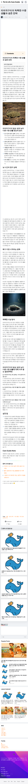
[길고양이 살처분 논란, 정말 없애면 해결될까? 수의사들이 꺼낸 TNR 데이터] (14, 539)
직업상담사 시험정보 (5, 775)
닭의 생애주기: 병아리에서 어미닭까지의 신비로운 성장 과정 (17, 670)
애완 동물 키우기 (4, 773)
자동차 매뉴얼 (4, 746)
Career (22, 781)
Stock (18, 781)
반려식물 (3, 735)
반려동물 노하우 (4, 747)
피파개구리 (5, 518)
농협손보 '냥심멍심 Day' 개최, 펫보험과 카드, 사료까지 (13, 571)
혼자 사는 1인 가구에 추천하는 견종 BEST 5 (20, 716)
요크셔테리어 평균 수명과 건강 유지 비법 (17, 681)
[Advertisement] (14, 35)
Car (9, 781)
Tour (15, 781)
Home (5, 781)
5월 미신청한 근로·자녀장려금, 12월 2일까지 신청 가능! (13, 617)
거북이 (3, 728)
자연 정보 (21, 516)
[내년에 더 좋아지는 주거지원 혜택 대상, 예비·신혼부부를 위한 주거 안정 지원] (14, 585)
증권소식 (3, 744)
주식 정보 (3, 769)
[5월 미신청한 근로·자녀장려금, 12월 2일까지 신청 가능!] (14, 607)
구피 (2, 731)
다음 (3, 637)
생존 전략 (11, 516)
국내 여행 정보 (4, 771)
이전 (25, 637)
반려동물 (3, 734)
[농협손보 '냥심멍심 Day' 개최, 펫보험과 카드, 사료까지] (14, 562)
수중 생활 (16, 516)
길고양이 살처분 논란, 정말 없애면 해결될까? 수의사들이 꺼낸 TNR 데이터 (13, 548)
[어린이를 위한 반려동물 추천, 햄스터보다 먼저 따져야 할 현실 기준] (14, 650)
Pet (11, 781)
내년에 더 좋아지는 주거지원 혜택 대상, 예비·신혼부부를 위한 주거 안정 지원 (14, 594)
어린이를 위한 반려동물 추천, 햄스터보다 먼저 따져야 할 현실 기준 (13, 661)
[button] (2, 2)
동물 (4, 7)
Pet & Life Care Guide (11, 2)
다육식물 (3, 732)
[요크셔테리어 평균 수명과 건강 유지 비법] (4, 682)
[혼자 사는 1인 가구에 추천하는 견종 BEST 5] (21, 711)
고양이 (3, 729)
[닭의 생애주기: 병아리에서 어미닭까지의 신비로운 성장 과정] (4, 671)
